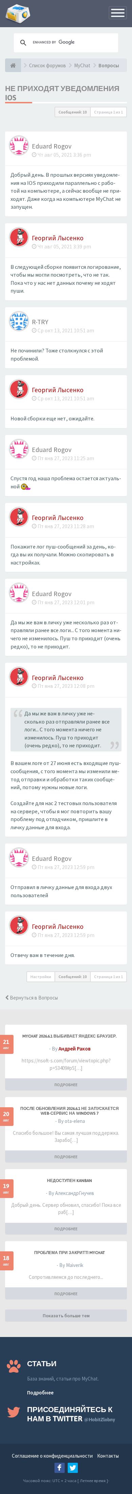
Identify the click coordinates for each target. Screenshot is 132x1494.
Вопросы (108, 65)
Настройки (40, 976)
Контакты (108, 1456)
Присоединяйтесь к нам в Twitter (71, 1414)
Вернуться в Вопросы (33, 997)
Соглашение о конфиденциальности (52, 1456)
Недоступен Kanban (69, 1180)
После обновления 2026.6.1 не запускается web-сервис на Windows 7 (69, 1111)
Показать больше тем (66, 1316)
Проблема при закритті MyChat (69, 1252)
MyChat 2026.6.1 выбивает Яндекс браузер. (69, 1036)
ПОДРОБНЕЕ (66, 1084)
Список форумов (47, 65)
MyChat (82, 65)
